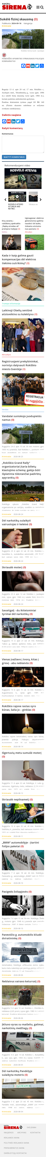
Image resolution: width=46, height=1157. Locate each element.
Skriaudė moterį (12, 567)
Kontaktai (35, 1132)
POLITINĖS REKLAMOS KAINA (16, 1143)
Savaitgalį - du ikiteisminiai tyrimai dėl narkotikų (19, 612)
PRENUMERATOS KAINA (14, 1148)
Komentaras (7, 134)
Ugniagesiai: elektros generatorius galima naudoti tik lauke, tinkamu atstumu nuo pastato (34, 223)
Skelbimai (31, 1127)
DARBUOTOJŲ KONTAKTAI (15, 1153)
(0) (36, 19)
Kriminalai (6, 456)
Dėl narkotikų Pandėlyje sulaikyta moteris (17, 1073)
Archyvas (21, 1132)
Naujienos (9, 1132)
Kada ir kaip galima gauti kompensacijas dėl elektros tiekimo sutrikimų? (19, 259)
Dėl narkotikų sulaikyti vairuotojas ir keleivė (16, 522)
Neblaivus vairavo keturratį (19, 981)
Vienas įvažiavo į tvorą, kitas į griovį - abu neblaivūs (20, 661)
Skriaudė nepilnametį (15, 799)
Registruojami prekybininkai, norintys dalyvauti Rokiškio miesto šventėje (20, 365)
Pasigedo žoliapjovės (15, 891)
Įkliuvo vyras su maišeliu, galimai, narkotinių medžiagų (23, 1026)
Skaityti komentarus (14, 157)
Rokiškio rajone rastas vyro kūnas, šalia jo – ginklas (19, 708)
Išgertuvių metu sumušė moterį (22, 753)
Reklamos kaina (11, 1137)
